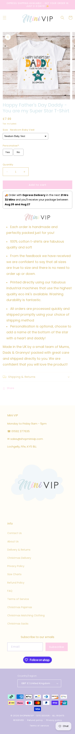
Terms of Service (18, 599)
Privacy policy (54, 720)
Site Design (43, 715)
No (18, 152)
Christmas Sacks (17, 623)
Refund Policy (15, 582)
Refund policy (35, 720)
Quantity (8, 164)
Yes (7, 152)
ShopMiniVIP (27, 715)
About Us (13, 541)
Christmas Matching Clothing (26, 615)
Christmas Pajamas (19, 607)
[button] (5, 18)
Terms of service (39, 725)
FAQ (9, 591)
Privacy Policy (15, 566)
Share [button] (10, 388)
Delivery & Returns (18, 550)
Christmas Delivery (19, 558)
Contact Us (14, 533)
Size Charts (14, 574)
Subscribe (56, 647)
